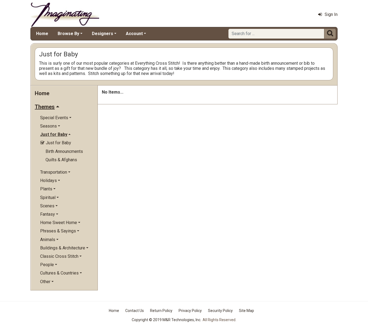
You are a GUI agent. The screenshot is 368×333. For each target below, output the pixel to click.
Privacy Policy (190, 310)
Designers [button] (102, 33)
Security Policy (220, 310)
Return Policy (161, 310)
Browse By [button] (68, 33)
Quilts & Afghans (61, 159)
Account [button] (134, 33)
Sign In (331, 14)
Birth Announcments (64, 151)
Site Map (246, 310)
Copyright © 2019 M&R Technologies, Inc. (166, 320)
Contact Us (134, 310)
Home (42, 33)
